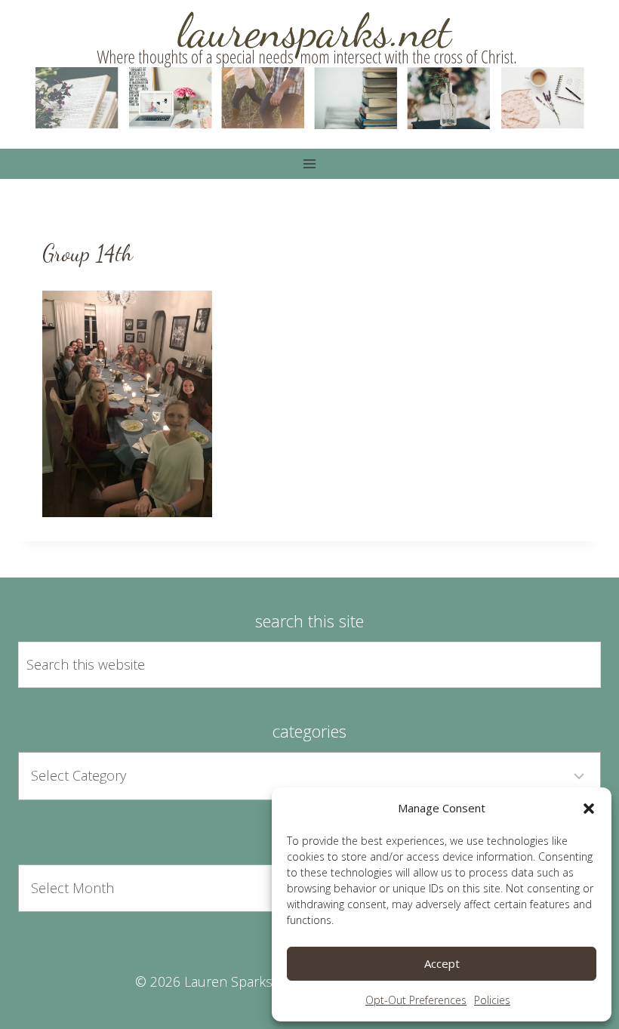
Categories (309, 730)
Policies (492, 1000)
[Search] (572, 665)
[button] (588, 808)
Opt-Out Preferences (416, 1000)
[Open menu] (310, 163)
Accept (442, 963)
